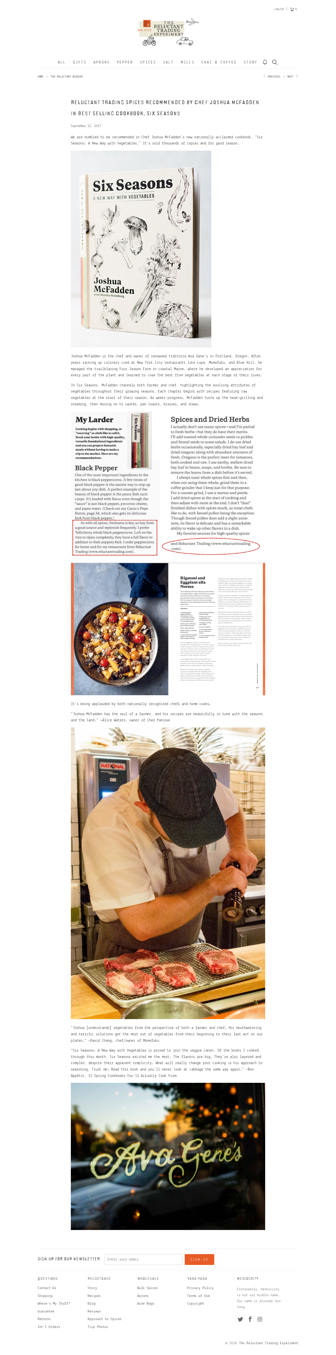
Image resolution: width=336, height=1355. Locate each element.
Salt (168, 62)
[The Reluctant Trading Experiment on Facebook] (250, 1319)
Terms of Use (198, 1296)
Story (251, 62)
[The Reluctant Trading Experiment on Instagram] (260, 1319)
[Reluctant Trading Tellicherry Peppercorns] (168, 1018)
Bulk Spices (147, 1288)
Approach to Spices (105, 1319)
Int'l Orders (49, 1327)
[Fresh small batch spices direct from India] (168, 1229)
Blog (91, 1304)
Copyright (195, 1304)
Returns (44, 1319)
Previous (273, 76)
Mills (188, 62)
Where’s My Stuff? (54, 1304)
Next (291, 76)
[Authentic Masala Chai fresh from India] (168, 694)
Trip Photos (98, 1327)
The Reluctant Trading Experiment (268, 1343)
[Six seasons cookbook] (141, 346)
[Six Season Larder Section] (168, 556)
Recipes (94, 1296)
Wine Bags (145, 1304)
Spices (148, 62)
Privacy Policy (200, 1288)
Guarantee (46, 1311)
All (62, 62)
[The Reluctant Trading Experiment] (168, 32)
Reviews (94, 1311)
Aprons (101, 62)
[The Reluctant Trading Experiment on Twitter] (240, 1319)
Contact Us (47, 1288)
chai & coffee (219, 62)
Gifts (80, 62)
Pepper (125, 62)
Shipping (45, 1296)
